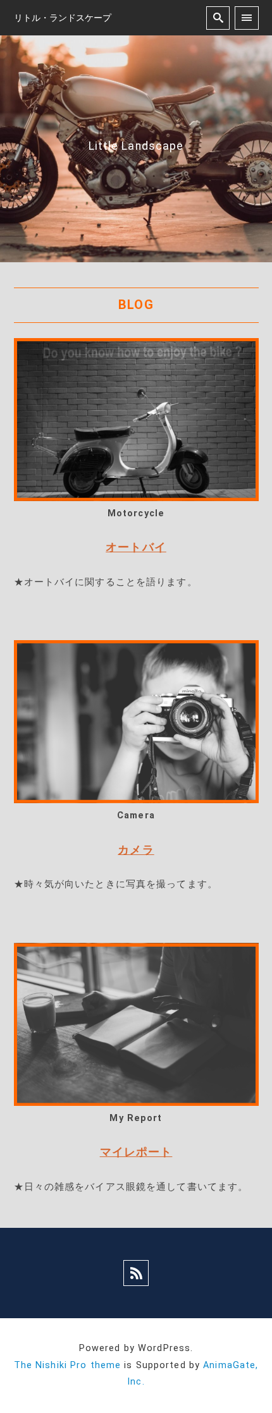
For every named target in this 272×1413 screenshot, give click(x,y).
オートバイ (136, 547)
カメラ (136, 850)
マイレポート (136, 1152)
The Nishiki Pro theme (67, 1365)
